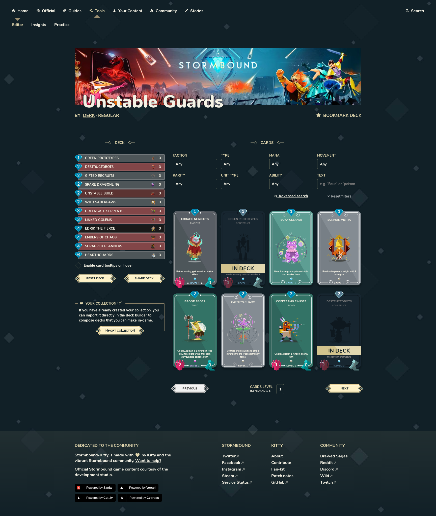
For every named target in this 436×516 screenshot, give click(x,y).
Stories (196, 11)
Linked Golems (98, 220)
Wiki (324, 476)
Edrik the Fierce (100, 228)
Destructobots (99, 167)
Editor (17, 25)
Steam (228, 476)
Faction (180, 155)
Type (225, 155)
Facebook (231, 462)
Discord (327, 469)
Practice (62, 25)
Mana (274, 155)
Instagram (231, 469)
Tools (100, 11)
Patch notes (282, 476)
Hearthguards (99, 255)
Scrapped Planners (103, 246)
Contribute (281, 462)
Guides (74, 11)
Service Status (235, 482)
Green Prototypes (102, 158)
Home (23, 11)
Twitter (229, 456)
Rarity (179, 175)
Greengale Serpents (104, 211)
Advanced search (293, 196)
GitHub (278, 482)
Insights (38, 25)
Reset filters (339, 196)
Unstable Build (99, 193)
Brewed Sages (334, 456)
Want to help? (148, 460)
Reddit (326, 462)
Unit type (229, 175)
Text (321, 175)
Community (166, 11)
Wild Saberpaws (100, 202)
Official (48, 11)
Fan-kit (278, 469)
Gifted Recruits (99, 176)
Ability (275, 175)
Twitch (326, 482)
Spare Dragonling (102, 184)
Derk (89, 115)
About (277, 456)
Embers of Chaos (101, 237)
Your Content (130, 11)
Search (417, 11)
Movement (326, 155)
